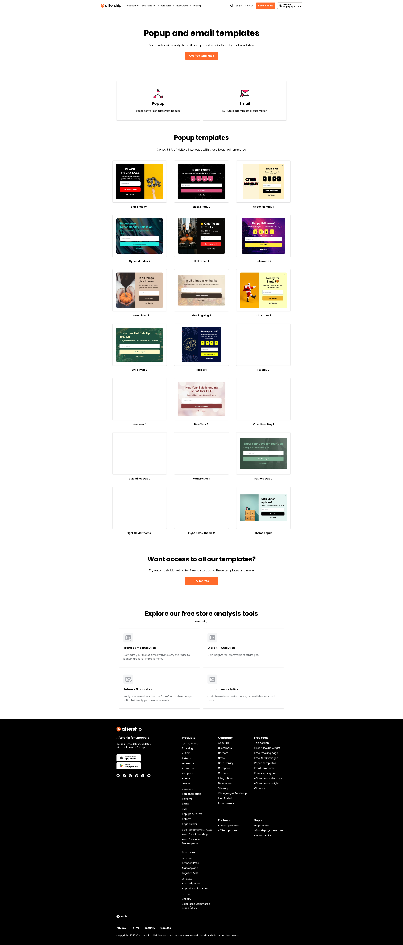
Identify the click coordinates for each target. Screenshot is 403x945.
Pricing (197, 5)
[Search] (231, 5)
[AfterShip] (112, 6)
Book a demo (265, 5)
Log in (239, 5)
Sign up (249, 5)
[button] (140, 181)
